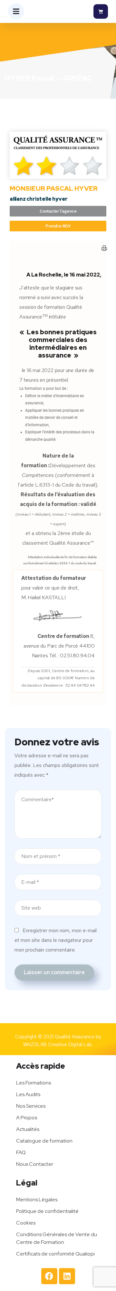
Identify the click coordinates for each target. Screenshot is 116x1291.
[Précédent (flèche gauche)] (11, 646)
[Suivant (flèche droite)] (104, 646)
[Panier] (100, 11)
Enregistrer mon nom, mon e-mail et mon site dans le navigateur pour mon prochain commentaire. (56, 940)
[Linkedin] (67, 1276)
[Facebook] (49, 1276)
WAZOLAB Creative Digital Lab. (58, 1044)
